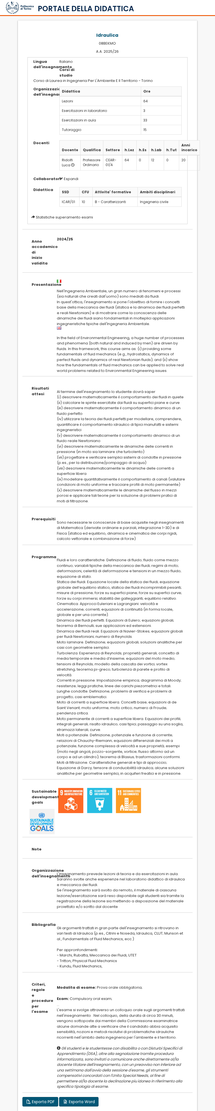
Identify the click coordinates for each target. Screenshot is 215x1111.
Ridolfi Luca (67, 162)
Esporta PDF (43, 1102)
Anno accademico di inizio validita (40, 252)
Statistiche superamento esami (64, 217)
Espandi (70, 178)
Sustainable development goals (40, 797)
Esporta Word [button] (81, 1102)
